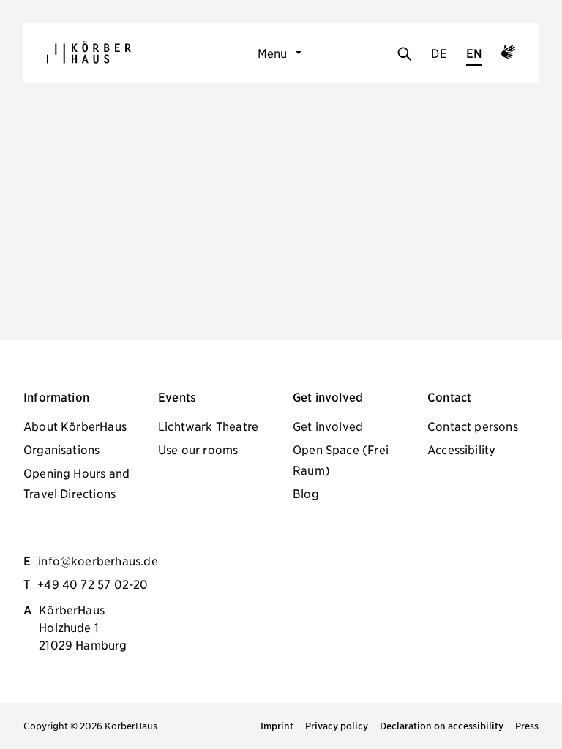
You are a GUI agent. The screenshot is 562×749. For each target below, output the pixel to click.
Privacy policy (336, 725)
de (438, 52)
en (474, 52)
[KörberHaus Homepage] (89, 52)
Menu (273, 52)
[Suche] (404, 55)
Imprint (277, 725)
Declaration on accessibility (441, 725)
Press (527, 725)
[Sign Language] (508, 54)
